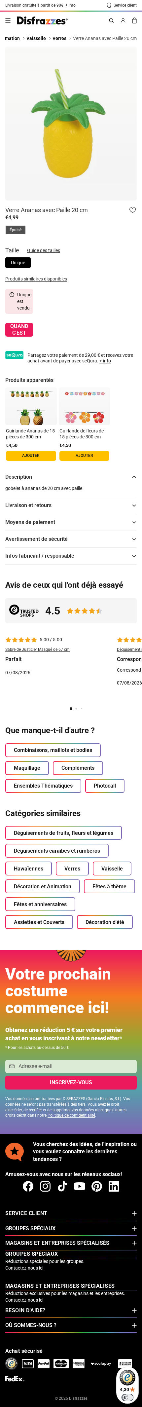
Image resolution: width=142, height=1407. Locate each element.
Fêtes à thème (109, 886)
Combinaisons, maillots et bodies (53, 750)
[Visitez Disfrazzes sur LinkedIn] (114, 1186)
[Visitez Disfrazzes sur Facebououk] (28, 1186)
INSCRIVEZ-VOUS (71, 1082)
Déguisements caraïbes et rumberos (57, 851)
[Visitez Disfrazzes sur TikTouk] (62, 1186)
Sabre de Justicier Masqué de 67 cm (37, 649)
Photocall (105, 786)
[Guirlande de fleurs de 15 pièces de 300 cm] (84, 406)
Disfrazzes (78, 1398)
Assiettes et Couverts (39, 922)
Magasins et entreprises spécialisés (57, 1243)
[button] (57, 668)
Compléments (77, 768)
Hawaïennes (28, 869)
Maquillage (27, 768)
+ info (105, 360)
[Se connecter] (123, 20)
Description (18, 477)
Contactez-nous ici (24, 1268)
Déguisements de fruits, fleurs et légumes (63, 833)
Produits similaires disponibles (36, 278)
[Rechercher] (111, 20)
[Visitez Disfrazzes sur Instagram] (45, 1186)
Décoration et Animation (42, 886)
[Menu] (8, 20)
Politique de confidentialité (71, 1115)
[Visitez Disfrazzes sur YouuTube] (79, 1186)
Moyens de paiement (30, 522)
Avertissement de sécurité (36, 539)
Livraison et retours (28, 505)
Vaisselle (112, 869)
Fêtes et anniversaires (40, 904)
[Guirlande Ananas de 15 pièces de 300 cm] (31, 406)
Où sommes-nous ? (30, 1325)
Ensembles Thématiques (43, 786)
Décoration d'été (105, 922)
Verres (72, 869)
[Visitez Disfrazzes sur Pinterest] (96, 1186)
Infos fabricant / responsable (39, 556)
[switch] (127, 1397)
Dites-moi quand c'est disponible (19, 330)
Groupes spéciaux (30, 1228)
